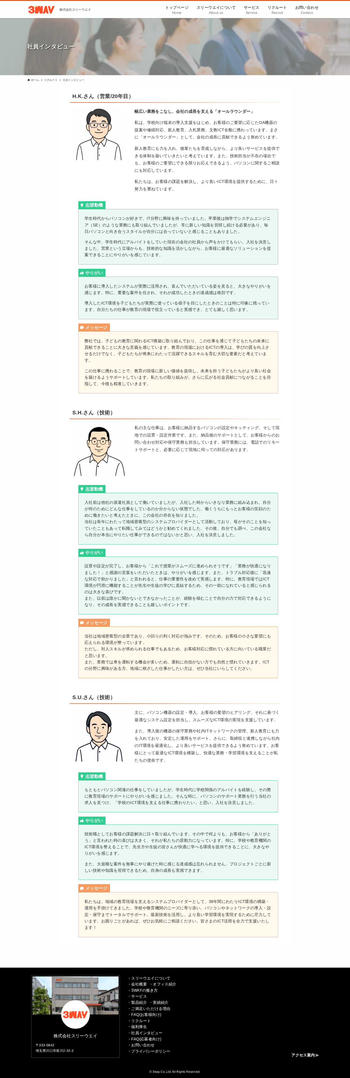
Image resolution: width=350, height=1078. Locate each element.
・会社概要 (137, 984)
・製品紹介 (137, 1002)
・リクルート (139, 1021)
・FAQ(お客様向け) (144, 1015)
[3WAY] (41, 9)
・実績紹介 (159, 1002)
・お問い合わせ (141, 1045)
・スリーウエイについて (148, 978)
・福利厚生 (137, 1027)
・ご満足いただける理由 (148, 1009)
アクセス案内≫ (305, 1055)
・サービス (137, 996)
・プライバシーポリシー (148, 1051)
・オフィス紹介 (162, 984)
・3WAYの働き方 (142, 990)
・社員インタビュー (145, 1033)
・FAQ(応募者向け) (144, 1039)
